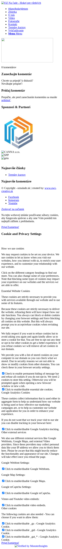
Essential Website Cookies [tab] (15, 291)
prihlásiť (6, 100)
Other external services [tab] (13, 432)
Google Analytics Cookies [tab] (15, 392)
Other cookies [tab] (9, 508)
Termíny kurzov (17, 174)
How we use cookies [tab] (12, 248)
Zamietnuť (13, 227)
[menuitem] (34, 8)
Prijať (4, 227)
